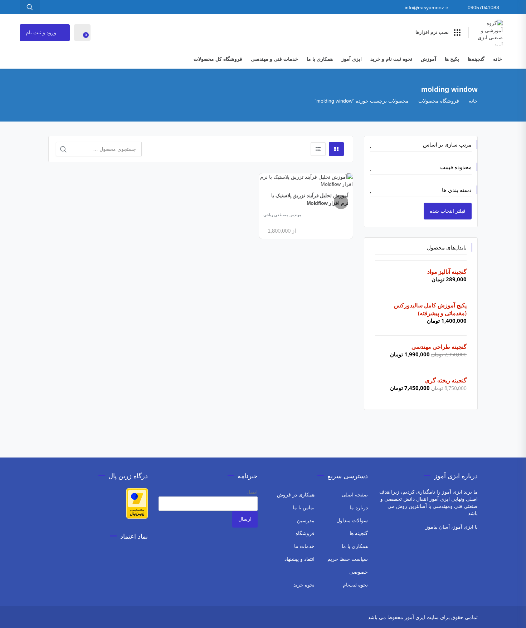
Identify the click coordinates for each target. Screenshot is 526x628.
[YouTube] (63, 618)
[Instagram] (105, 618)
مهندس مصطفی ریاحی (282, 215)
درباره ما (359, 507)
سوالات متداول (352, 520)
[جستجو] (63, 149)
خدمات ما (304, 546)
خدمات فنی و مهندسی (274, 59)
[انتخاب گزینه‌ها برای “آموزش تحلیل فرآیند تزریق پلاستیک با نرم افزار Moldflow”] (341, 202)
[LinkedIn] (53, 618)
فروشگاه (305, 533)
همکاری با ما (320, 59)
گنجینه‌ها (476, 59)
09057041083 (483, 7)
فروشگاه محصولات (438, 101)
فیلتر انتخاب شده (448, 211)
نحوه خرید (304, 585)
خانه (497, 59)
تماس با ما (304, 507)
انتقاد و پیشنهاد (299, 559)
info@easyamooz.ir (426, 7)
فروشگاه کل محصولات (218, 59)
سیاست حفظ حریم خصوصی (347, 565)
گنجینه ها (359, 533)
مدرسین (306, 520)
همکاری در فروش (296, 495)
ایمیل (252, 492)
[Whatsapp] (96, 618)
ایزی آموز (351, 59)
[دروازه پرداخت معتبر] (137, 503)
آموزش (428, 59)
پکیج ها (452, 59)
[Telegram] (86, 618)
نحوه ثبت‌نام (355, 585)
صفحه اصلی (355, 495)
